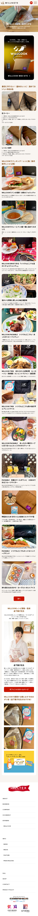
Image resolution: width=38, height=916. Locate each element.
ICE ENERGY (7, 815)
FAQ (4, 873)
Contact (6, 884)
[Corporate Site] (31, 2)
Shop (5, 879)
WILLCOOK (7, 826)
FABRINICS (19, 899)
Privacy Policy (8, 890)
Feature (7, 855)
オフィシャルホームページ (19, 689)
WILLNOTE (9, 3)
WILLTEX (19, 788)
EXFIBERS (6, 820)
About (5, 798)
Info (4, 838)
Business (6, 804)
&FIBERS (25, 908)
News (6, 844)
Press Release (9, 860)
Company (6, 809)
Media (6, 849)
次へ (19, 599)
